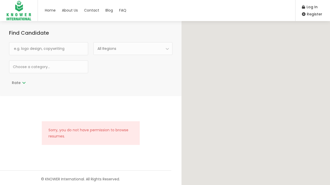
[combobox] (132, 48)
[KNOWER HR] (18, 19)
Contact (91, 10)
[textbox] (48, 66)
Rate (16, 82)
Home (50, 10)
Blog (109, 10)
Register (314, 14)
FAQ (122, 10)
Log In (312, 7)
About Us (70, 10)
